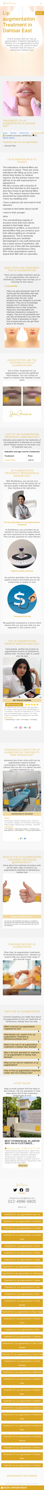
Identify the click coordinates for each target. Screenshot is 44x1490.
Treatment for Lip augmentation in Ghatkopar (22, 1273)
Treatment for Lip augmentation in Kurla (22, 1246)
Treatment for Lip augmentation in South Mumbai (22, 1363)
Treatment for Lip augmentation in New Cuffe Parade (22, 1345)
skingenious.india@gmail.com (22, 1198)
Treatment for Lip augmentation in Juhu (22, 1287)
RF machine (9, 829)
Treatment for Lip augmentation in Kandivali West (22, 1427)
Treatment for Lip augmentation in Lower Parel (22, 1354)
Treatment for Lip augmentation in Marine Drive (22, 1320)
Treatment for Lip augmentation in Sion (22, 1329)
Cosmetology (10, 719)
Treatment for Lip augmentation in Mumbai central (22, 1438)
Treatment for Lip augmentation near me (22, 1214)
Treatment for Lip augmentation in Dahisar (22, 1465)
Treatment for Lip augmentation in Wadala (22, 1336)
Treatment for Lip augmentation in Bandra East (22, 1381)
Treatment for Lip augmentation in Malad (22, 1280)
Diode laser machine (21, 829)
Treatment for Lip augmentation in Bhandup (22, 1372)
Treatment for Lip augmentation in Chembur (22, 1266)
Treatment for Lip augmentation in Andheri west (22, 1237)
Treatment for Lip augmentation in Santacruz (22, 1408)
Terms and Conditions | (15, 1484)
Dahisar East (24, 133)
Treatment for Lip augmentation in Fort (22, 1294)
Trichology (33, 719)
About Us (22, 1207)
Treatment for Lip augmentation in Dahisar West (22, 1456)
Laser (18, 719)
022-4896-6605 (22, 1201)
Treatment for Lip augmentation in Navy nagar (22, 1312)
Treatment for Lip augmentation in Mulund (22, 1447)
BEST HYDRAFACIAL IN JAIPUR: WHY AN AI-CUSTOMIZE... (22, 1142)
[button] (41, 4)
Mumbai (13, 133)
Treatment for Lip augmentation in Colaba (22, 1228)
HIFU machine (19, 830)
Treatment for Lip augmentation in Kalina (22, 1253)
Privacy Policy (32, 1484)
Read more (23, 1165)
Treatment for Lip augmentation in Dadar (22, 1259)
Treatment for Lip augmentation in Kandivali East (22, 1416)
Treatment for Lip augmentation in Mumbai (22, 1221)
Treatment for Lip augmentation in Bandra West (22, 1392)
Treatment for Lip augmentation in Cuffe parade (22, 1303)
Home (5, 133)
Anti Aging (25, 719)
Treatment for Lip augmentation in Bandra (22, 1401)
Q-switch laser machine (33, 830)
